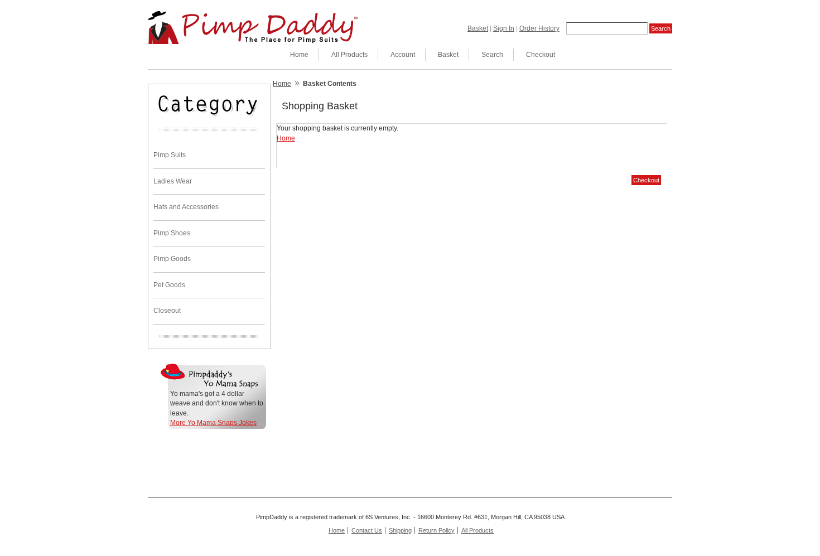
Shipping (400, 530)
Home (299, 55)
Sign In (503, 28)
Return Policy (436, 530)
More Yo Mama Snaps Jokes (213, 423)
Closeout (167, 311)
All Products (349, 55)
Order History (539, 28)
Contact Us (366, 530)
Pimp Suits (169, 155)
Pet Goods (169, 285)
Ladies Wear (172, 181)
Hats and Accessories (186, 207)
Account (402, 55)
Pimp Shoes (171, 233)
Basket (477, 28)
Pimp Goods (172, 259)
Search (492, 55)
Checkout (540, 55)
